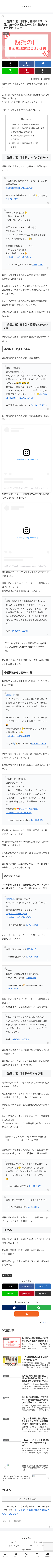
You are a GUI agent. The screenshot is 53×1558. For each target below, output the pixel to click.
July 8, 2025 (37, 264)
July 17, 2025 (32, 925)
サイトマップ (13, 1546)
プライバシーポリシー (39, 1546)
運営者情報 (26, 1550)
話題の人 (8, 1275)
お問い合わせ (39, 1542)
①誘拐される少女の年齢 (23, 132)
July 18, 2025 (12, 199)
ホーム (13, 1542)
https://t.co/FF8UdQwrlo (16, 914)
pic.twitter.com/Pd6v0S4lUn (18, 736)
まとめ (13, 147)
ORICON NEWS (20, 631)
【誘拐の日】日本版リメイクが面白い (26, 124)
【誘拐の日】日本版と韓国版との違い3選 (27, 128)
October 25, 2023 (39, 405)
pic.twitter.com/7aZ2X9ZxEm (19, 917)
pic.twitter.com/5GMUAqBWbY (20, 188)
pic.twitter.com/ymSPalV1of (20, 398)
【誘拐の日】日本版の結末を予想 (24, 143)
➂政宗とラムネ (19, 139)
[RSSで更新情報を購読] (26, 1314)
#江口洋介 (24, 809)
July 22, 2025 (35, 1186)
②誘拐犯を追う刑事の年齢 (23, 136)
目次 (23, 119)
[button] (43, 71)
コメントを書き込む (26, 1499)
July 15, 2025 (32, 957)
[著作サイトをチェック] (14, 1307)
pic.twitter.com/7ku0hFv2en (18, 257)
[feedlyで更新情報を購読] (39, 1307)
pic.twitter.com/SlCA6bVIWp (19, 812)
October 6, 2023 (38, 743)
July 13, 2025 (37, 820)
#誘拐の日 (10, 695)
